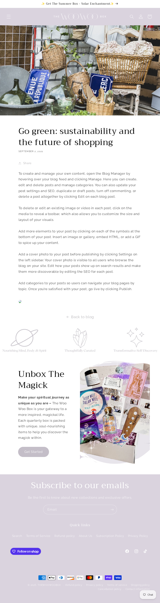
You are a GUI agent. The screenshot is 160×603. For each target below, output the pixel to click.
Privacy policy (94, 585)
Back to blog (82, 317)
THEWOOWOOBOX (49, 585)
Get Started (33, 452)
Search (17, 535)
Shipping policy (140, 585)
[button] (8, 16)
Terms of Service (38, 535)
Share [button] (27, 163)
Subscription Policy (110, 535)
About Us (85, 535)
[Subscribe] (112, 509)
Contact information (137, 589)
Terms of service (117, 585)
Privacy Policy (138, 535)
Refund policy (64, 535)
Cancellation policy (110, 589)
